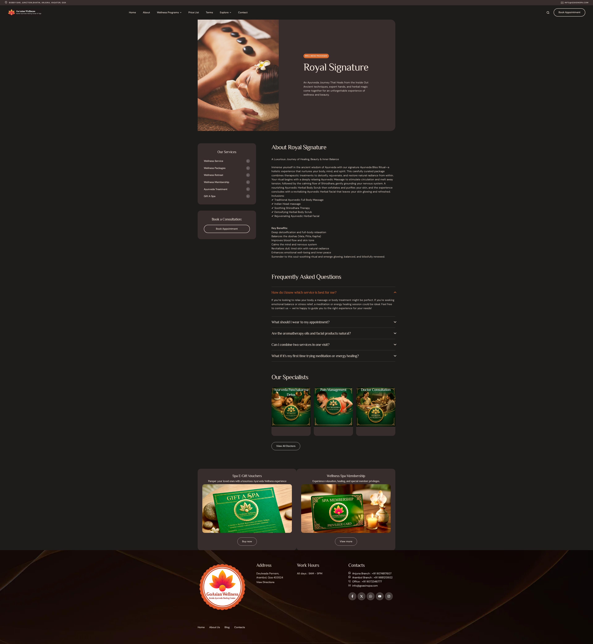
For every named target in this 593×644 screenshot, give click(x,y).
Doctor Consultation (376, 394)
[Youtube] (380, 596)
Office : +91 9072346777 (367, 581)
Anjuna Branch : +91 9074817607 (371, 573)
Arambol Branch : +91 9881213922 (372, 577)
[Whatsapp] (371, 596)
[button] (574, 2)
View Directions (265, 582)
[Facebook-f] (352, 596)
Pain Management (333, 394)
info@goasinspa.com (365, 585)
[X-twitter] (361, 596)
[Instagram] (389, 596)
